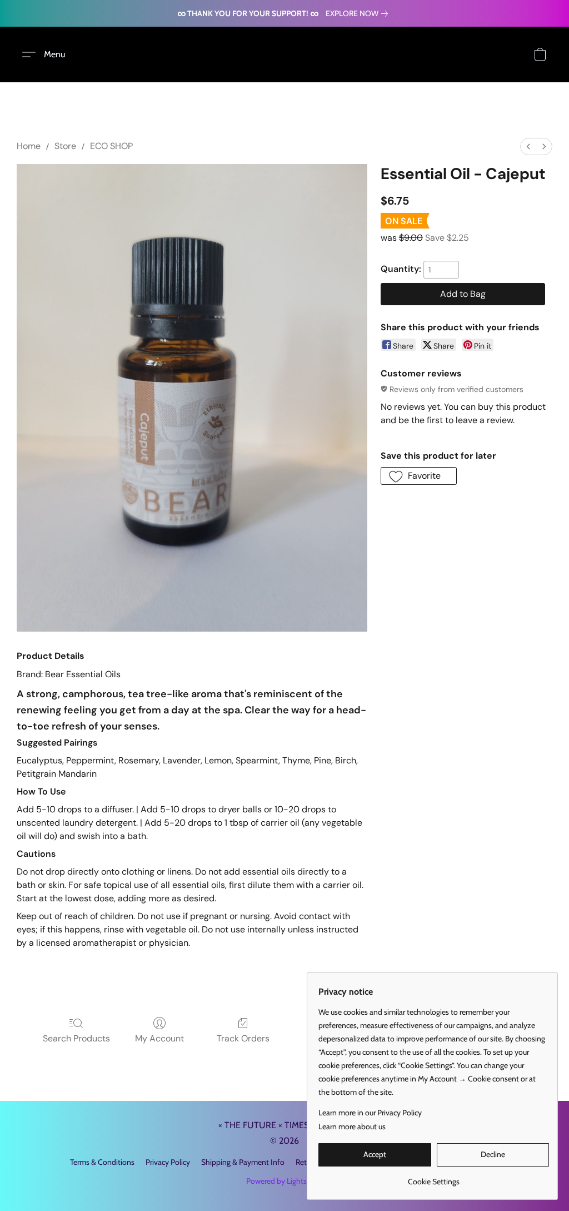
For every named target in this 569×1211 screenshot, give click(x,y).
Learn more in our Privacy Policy (370, 1113)
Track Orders (243, 1038)
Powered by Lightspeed (284, 1181)
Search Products (76, 1038)
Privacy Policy (168, 1162)
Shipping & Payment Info (242, 1162)
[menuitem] (528, 146)
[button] (47, 54)
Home (29, 146)
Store (65, 146)
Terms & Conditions (102, 1162)
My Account (159, 1038)
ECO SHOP (111, 146)
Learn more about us (352, 1126)
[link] (359, 13)
